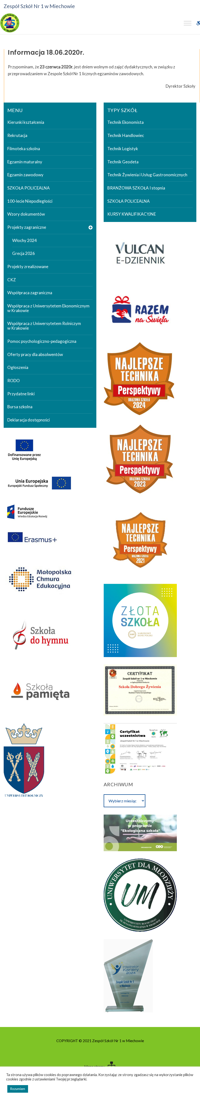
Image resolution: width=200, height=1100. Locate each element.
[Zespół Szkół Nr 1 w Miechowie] (10, 23)
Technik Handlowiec (125, 135)
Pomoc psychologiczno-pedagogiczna (41, 341)
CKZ (11, 279)
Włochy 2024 (24, 240)
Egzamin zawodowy (25, 174)
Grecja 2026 (23, 253)
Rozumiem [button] (17, 1089)
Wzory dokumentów (26, 214)
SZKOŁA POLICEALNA (28, 187)
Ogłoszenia (17, 367)
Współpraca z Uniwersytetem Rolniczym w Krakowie (44, 326)
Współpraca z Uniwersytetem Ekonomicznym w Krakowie (48, 308)
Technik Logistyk (122, 148)
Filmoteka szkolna (23, 148)
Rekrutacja (17, 135)
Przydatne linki (21, 393)
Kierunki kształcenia (25, 122)
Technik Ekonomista (125, 122)
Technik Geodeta (123, 161)
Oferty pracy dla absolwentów (35, 354)
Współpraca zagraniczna (29, 292)
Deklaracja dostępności (28, 419)
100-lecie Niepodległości (29, 201)
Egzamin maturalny (24, 161)
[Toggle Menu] (187, 23)
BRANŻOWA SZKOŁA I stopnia (136, 187)
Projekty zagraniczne (26, 227)
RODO (13, 380)
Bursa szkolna (19, 406)
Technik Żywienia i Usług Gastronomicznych (147, 174)
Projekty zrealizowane (27, 266)
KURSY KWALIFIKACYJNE (131, 214)
